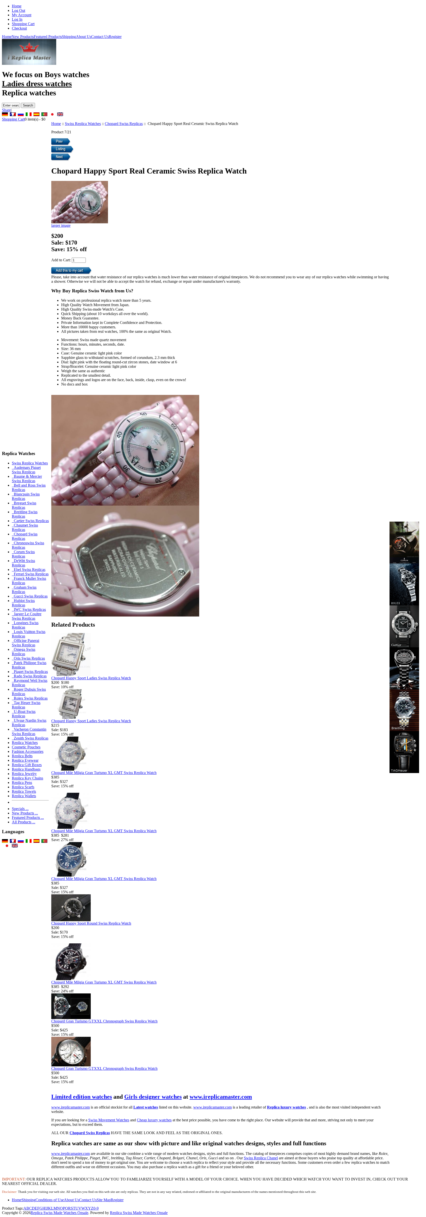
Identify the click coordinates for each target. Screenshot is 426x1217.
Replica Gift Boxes (27, 765)
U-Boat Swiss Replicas (24, 713)
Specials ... (20, 809)
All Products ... (23, 822)
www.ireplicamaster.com (221, 1097)
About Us (83, 37)
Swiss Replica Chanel (261, 1158)
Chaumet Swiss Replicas (25, 527)
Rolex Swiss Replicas (30, 698)
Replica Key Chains (27, 778)
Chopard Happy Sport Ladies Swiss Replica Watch (91, 678)
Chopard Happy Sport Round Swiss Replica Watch (91, 923)
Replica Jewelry (24, 774)
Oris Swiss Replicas (28, 658)
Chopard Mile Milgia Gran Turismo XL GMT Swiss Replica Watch (104, 773)
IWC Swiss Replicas (29, 609)
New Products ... (25, 813)
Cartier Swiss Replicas (30, 521)
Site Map (104, 1200)
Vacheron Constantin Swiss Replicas (29, 731)
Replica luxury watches (286, 1107)
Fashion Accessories (27, 751)
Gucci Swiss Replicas (30, 596)
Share (6, 110)
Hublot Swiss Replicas (23, 603)
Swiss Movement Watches (108, 1120)
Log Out (18, 10)
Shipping (69, 37)
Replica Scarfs (23, 787)
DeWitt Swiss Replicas (23, 563)
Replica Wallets (24, 796)
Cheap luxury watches (154, 1120)
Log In (17, 19)
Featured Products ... (28, 817)
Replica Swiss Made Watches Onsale (59, 1213)
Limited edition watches (81, 1097)
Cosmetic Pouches (26, 747)
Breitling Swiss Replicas (24, 514)
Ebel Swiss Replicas (28, 569)
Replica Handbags (26, 769)
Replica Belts (22, 756)
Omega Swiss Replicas (23, 651)
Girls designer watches (153, 1097)
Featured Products (48, 37)
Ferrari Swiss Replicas (30, 574)
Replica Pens (22, 782)
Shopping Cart (23, 24)
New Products (23, 37)
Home (16, 6)
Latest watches (145, 1107)
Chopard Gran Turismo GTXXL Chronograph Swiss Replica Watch (104, 1021)
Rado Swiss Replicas (29, 676)
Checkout (19, 28)
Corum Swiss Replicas (23, 554)
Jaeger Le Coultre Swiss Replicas (26, 616)
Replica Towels (24, 791)
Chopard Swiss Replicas (124, 124)
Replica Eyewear (25, 760)
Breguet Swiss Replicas (24, 505)
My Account (21, 15)
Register (115, 37)
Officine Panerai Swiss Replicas (25, 642)
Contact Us (100, 37)
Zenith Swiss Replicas (30, 738)
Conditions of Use (50, 1200)
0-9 (96, 1208)
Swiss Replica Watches (83, 124)
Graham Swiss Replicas (24, 589)
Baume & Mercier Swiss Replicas (27, 478)
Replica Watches (25, 743)
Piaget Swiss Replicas (30, 672)
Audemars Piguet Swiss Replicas (26, 469)
